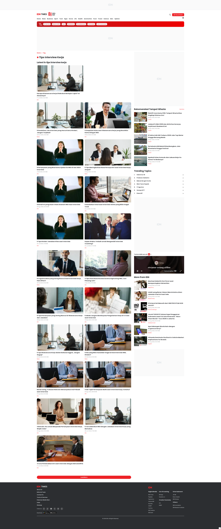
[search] (170, 15)
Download (39, 513)
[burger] (183, 18)
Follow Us (39, 508)
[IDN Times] (46, 14)
